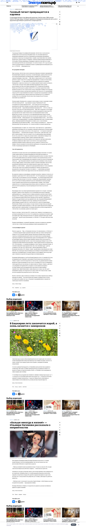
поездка (24, 494)
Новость (8, 6)
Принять (73, 524)
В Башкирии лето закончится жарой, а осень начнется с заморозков (30, 6)
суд (20, 287)
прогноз (20, 386)
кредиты (24, 287)
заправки (20, 494)
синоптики (24, 386)
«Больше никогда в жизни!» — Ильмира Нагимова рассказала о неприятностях (47, 6)
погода (16, 386)
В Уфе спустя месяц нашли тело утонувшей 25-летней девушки (65, 6)
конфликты (17, 287)
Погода (11, 320)
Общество (12, 9)
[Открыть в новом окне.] (14, 295)
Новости (11, 419)
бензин (16, 494)
